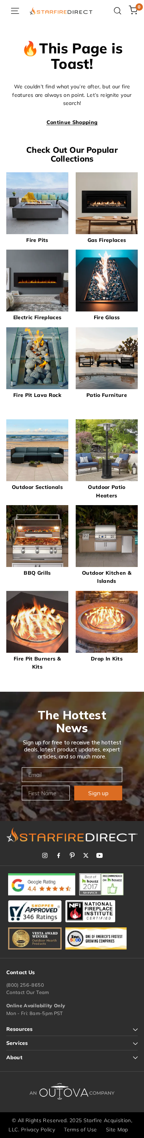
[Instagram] (45, 855)
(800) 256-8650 (25, 985)
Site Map (117, 1129)
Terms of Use (80, 1129)
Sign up (98, 793)
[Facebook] (58, 855)
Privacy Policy (38, 1129)
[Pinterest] (72, 855)
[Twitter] (86, 855)
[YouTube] (99, 855)
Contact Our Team (27, 992)
